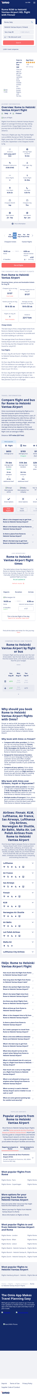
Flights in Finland (22, 1284)
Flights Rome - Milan (9, 1240)
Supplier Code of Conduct (11, 1387)
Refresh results (17, 583)
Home (4, 1284)
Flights (10, 1284)
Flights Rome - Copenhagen (11, 1184)
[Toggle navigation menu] (34, 3)
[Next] (32, 235)
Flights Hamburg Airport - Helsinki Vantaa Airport (19, 1275)
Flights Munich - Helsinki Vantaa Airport (16, 1252)
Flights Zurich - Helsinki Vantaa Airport (15, 1257)
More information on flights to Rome (15, 1215)
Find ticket (10, 296)
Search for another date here (18, 618)
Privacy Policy (27, 1383)
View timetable (10, 319)
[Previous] (4, 674)
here (18, 632)
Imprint (4, 1383)
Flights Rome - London (10, 1235)
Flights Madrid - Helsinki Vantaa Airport (16, 1248)
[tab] (10, 241)
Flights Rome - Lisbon (9, 1244)
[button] (10, 32)
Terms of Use (14, 1383)
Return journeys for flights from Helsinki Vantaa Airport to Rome (16, 1210)
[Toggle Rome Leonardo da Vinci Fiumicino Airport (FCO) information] (33, 1158)
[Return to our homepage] (5, 3)
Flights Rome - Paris (9, 1180)
